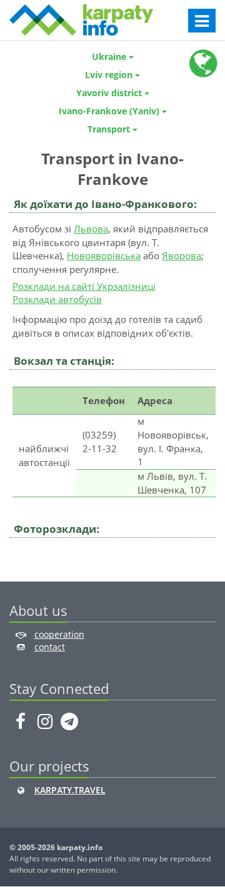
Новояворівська (104, 255)
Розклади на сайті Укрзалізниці (84, 286)
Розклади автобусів (57, 299)
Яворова (181, 255)
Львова (91, 228)
